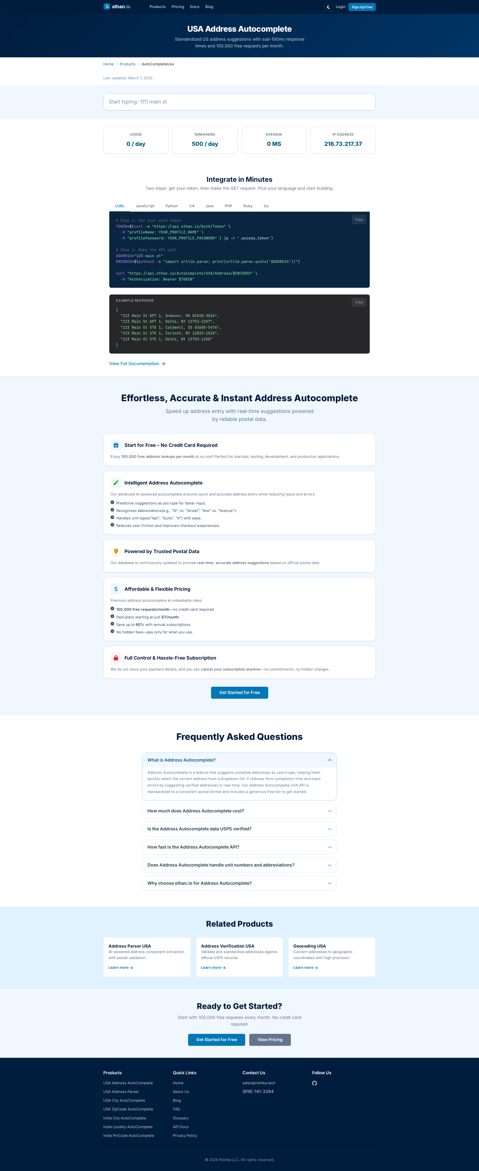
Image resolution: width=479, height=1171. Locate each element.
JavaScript (145, 206)
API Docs (181, 1127)
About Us (181, 1091)
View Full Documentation (134, 363)
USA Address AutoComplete (128, 1083)
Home (108, 64)
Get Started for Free (239, 692)
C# (191, 206)
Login (341, 6)
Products (158, 6)
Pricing (178, 6)
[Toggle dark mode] (328, 7)
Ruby (247, 206)
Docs (194, 6)
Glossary (180, 1118)
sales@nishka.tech (258, 1083)
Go (266, 206)
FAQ (176, 1109)
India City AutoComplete (124, 1118)
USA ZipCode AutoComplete (128, 1109)
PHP (228, 206)
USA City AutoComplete (124, 1100)
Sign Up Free (362, 7)
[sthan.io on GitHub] (314, 1083)
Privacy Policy (185, 1135)
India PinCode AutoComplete (128, 1135)
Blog (209, 6)
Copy (359, 219)
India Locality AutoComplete (128, 1127)
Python (172, 206)
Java (210, 206)
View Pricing (270, 1039)
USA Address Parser (121, 1091)
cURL (119, 206)
